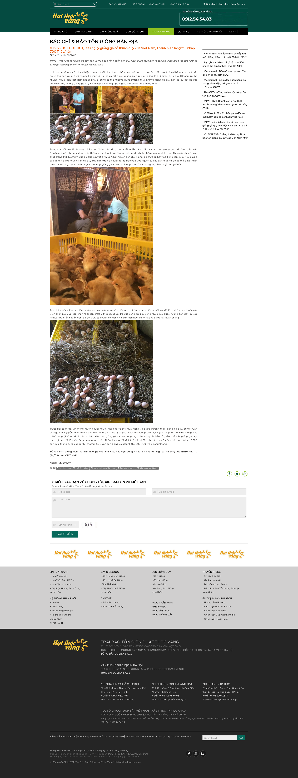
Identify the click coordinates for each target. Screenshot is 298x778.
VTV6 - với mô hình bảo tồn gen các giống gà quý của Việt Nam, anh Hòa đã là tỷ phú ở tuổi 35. (224, 125)
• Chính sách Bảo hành (214, 611)
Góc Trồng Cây (179, 4)
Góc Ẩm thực (157, 4)
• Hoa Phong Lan (58, 576)
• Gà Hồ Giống (159, 584)
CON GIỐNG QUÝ (135, 32)
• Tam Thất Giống (109, 584)
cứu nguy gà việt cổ (148, 468)
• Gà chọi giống (160, 580)
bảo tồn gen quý (127, 468)
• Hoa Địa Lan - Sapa (61, 584)
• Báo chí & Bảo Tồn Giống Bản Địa (220, 588)
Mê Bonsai (138, 4)
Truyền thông (161, 32)
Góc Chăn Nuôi (118, 4)
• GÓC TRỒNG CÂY (162, 615)
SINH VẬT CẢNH (83, 32)
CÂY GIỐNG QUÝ (109, 32)
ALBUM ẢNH (56, 623)
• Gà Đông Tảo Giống (163, 588)
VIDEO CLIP (56, 619)
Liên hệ (233, 32)
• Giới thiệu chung (110, 602)
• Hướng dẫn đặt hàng (213, 602)
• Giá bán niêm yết (211, 580)
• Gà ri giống (158, 576)
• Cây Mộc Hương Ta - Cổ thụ (65, 588)
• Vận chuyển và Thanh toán (216, 606)
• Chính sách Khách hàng (215, 619)
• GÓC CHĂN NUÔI (162, 603)
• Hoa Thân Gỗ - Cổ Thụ (62, 580)
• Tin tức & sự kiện (211, 576)
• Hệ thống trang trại (60, 615)
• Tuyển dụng (56, 606)
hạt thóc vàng (82, 468)
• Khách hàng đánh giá (61, 611)
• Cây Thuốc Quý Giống (113, 588)
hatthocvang (65, 468)
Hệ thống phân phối (209, 32)
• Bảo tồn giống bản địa (214, 584)
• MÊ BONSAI (159, 607)
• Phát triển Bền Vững (112, 606)
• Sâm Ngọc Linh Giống (113, 576)
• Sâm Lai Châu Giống (112, 580)
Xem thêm (56, 592)
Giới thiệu (183, 32)
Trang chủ (60, 32)
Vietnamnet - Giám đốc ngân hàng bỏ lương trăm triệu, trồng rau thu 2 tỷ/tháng (224, 83)
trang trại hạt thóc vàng (104, 468)
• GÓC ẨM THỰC (161, 611)
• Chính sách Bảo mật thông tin (218, 615)
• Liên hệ (54, 602)
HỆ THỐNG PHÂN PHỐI (63, 598)
